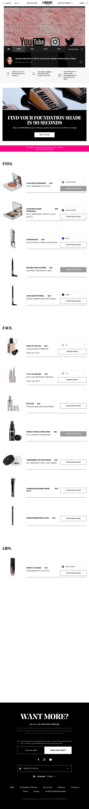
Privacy (36, 791)
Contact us (75, 787)
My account (47, 787)
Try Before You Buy (73, 217)
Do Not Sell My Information (55, 791)
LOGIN (82, 3)
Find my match (72, 352)
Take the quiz (44, 135)
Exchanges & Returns (28, 787)
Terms (50, 743)
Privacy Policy (59, 743)
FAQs (12, 787)
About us (61, 787)
